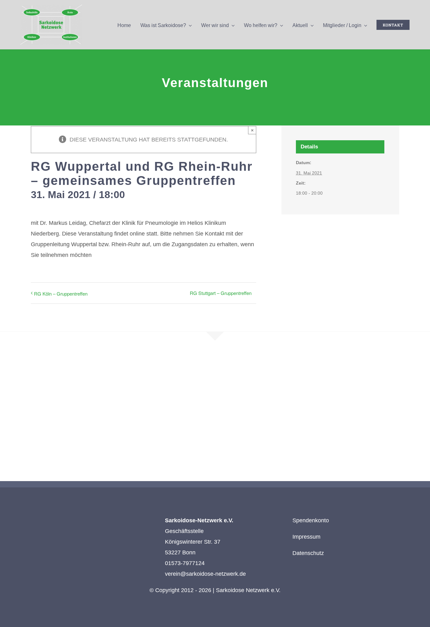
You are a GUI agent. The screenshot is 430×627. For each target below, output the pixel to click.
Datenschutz (308, 553)
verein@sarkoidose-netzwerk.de (205, 574)
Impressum (306, 537)
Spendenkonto (310, 520)
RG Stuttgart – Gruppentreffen (221, 293)
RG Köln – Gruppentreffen (61, 293)
